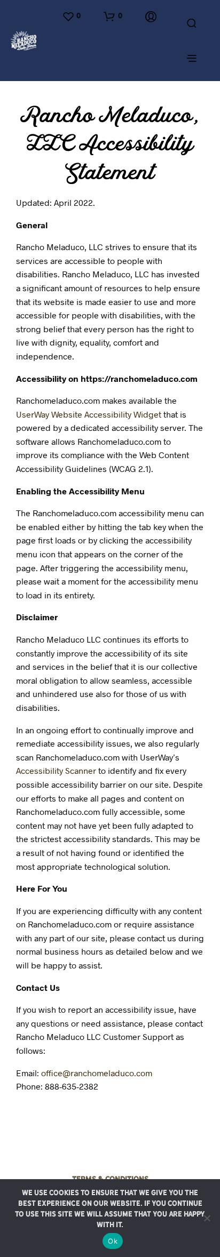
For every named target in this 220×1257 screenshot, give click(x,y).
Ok (112, 1241)
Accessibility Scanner (56, 770)
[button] (71, 16)
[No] (206, 1218)
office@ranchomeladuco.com (96, 1073)
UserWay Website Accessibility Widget (88, 414)
